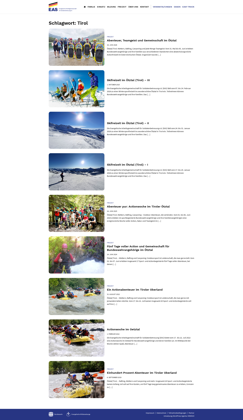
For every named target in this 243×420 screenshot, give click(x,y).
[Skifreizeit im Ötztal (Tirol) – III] (76, 88)
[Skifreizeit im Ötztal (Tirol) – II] (76, 130)
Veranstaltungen (162, 7)
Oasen (177, 7)
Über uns (133, 7)
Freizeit (122, 7)
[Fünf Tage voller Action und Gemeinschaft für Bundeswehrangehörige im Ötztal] (76, 254)
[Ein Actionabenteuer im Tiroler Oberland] (76, 296)
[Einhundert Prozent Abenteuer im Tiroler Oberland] (76, 379)
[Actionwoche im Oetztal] (76, 337)
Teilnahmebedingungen (177, 413)
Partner (191, 413)
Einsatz (101, 7)
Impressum (150, 413)
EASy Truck (188, 7)
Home (85, 7)
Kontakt (144, 7)
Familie (91, 7)
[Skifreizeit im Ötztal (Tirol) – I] (76, 171)
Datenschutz (161, 413)
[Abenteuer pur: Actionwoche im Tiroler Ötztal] (76, 213)
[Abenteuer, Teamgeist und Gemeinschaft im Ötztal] (76, 47)
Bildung (111, 7)
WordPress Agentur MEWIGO (183, 416)
